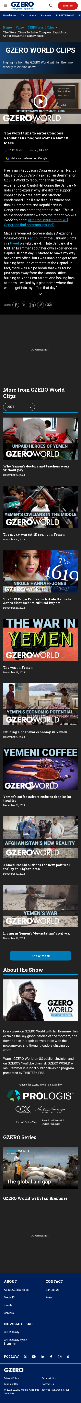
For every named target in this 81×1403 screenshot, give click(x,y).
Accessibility (49, 1378)
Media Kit (9, 1297)
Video (20, 27)
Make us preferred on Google (28, 158)
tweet (14, 243)
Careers (9, 1313)
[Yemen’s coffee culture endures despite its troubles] (40, 768)
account (36, 238)
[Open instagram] (60, 1356)
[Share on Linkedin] (32, 305)
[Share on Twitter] (24, 305)
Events (8, 1305)
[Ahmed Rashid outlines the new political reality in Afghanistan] (40, 837)
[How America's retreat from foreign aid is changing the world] (40, 1168)
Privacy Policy (11, 1378)
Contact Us (52, 1289)
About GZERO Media (16, 1289)
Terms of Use (11, 1384)
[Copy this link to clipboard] (40, 305)
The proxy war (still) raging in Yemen (34, 534)
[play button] (40, 101)
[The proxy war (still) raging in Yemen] (40, 506)
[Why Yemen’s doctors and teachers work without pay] (40, 438)
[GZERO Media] (29, 6)
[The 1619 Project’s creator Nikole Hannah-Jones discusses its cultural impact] (40, 571)
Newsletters (9, 15)
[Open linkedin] (42, 1356)
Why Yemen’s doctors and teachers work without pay (36, 468)
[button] (68, 6)
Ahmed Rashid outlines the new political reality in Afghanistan (36, 867)
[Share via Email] (48, 305)
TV (22, 15)
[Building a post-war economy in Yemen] (40, 704)
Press (49, 1297)
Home (7, 27)
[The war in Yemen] (40, 639)
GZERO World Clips (41, 27)
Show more (40, 956)
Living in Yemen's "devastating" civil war (37, 933)
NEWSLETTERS (18, 1323)
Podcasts (46, 15)
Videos (32, 15)
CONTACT (54, 1281)
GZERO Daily (11, 1332)
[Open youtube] (34, 1356)
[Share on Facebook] (15, 305)
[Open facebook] (51, 1356)
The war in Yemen (18, 667)
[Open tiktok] (68, 1356)
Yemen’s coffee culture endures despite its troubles (37, 798)
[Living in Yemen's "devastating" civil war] (40, 905)
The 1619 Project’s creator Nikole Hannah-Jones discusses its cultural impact (37, 601)
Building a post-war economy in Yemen (35, 732)
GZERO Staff (14, 150)
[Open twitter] (25, 1356)
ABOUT (10, 1281)
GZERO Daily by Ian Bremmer (15, 1341)
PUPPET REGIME (65, 15)
